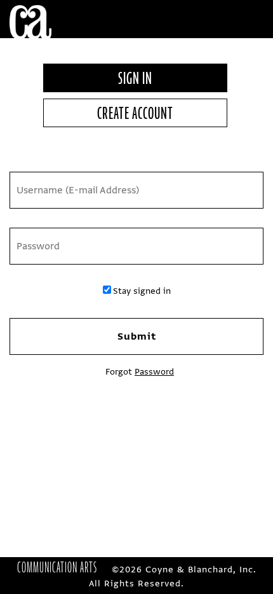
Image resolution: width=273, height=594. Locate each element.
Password (154, 372)
